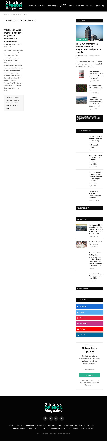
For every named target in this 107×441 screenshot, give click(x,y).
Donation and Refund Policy (54, 428)
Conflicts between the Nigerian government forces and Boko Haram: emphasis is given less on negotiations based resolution (96, 259)
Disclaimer (73, 428)
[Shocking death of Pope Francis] (81, 244)
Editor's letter (82, 39)
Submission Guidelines (36, 425)
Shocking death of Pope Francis (95, 243)
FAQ (82, 428)
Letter (70, 6)
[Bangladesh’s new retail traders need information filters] (81, 88)
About (11, 425)
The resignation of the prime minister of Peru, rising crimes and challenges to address (95, 142)
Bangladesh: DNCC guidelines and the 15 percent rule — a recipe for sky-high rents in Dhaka (96, 229)
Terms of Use (33, 428)
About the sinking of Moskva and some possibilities (96, 276)
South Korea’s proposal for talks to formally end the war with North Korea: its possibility (96, 102)
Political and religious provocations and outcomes (95, 194)
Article (41, 6)
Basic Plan (10, 103)
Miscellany (80, 6)
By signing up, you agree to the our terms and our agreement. (89, 383)
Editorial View (63, 6)
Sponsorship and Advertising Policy (79, 425)
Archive (20, 425)
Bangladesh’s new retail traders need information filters (95, 88)
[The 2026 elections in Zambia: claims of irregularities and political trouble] (89, 33)
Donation (89, 6)
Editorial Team (54, 425)
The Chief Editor (10, 44)
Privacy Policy (19, 428)
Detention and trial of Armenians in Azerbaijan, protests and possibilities (95, 160)
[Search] (103, 5)
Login (97, 6)
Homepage (32, 6)
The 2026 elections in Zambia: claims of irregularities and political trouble (88, 48)
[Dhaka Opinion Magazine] (13, 5)
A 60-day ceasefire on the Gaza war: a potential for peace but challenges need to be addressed (96, 178)
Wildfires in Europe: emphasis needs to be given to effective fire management (13, 36)
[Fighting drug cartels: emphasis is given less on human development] (81, 74)
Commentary (51, 6)
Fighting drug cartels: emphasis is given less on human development (96, 75)
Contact (90, 428)
